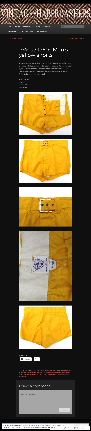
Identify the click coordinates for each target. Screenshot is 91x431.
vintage (38, 374)
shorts (21, 374)
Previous (73, 38)
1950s (54, 370)
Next (81, 38)
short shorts (64, 372)
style (25, 374)
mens (49, 372)
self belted (56, 372)
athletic (59, 370)
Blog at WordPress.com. (30, 423)
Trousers (37, 370)
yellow (44, 374)
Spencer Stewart (54, 374)
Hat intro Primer (42, 31)
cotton (39, 372)
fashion (44, 372)
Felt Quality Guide (27, 31)
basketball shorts (25, 372)
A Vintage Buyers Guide (22, 26)
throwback (31, 374)
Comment (64, 410)
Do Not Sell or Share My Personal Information (53, 423)
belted (33, 372)
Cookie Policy (46, 427)
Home (9, 26)
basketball (66, 370)
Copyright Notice (13, 31)
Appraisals (47, 26)
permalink (22, 376)
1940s (50, 370)
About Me (37, 26)
